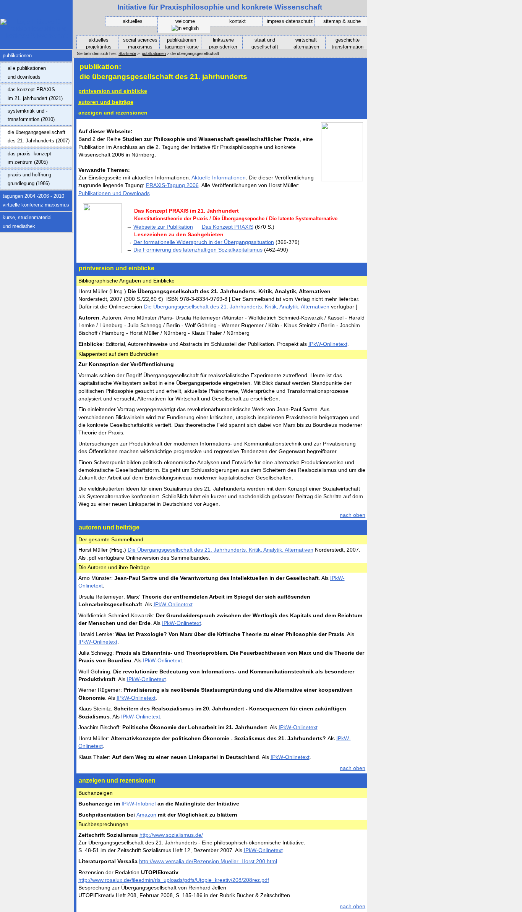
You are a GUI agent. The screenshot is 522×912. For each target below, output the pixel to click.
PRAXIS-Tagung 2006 (172, 185)
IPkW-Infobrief (139, 804)
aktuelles (133, 21)
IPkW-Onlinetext (327, 344)
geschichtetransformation (344, 43)
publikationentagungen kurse (179, 43)
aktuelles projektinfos (94, 43)
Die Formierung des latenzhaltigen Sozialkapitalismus (198, 250)
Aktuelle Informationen (218, 177)
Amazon (146, 815)
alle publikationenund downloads (23, 71)
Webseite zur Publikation (163, 227)
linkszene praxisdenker (219, 43)
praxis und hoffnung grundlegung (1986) (25, 177)
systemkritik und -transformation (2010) (27, 113)
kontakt (237, 21)
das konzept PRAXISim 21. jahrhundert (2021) (31, 92)
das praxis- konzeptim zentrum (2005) (25, 156)
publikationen (16, 54)
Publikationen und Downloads (114, 193)
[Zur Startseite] (36, 35)
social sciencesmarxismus (137, 43)
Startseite (127, 53)
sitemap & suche (342, 21)
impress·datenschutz (290, 21)
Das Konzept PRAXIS (227, 227)
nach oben (352, 515)
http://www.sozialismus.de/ (171, 835)
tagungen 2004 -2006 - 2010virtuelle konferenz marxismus (34, 198)
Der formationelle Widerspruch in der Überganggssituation (203, 242)
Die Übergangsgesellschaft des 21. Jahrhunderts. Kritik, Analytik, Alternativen (236, 306)
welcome (185, 21)
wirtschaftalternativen (301, 43)
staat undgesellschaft (260, 43)
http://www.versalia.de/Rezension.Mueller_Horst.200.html (208, 861)
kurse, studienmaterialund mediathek (26, 220)
